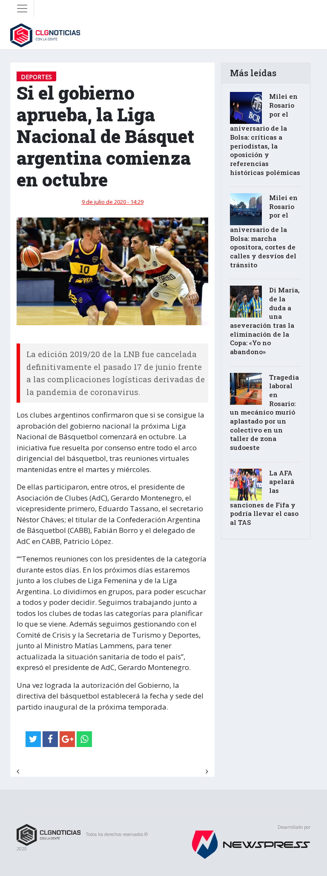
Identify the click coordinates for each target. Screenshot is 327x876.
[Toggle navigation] (22, 8)
